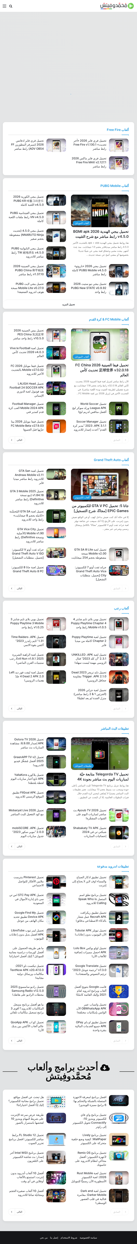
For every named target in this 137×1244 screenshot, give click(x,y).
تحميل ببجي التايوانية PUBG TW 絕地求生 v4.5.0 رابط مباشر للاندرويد (27, 252)
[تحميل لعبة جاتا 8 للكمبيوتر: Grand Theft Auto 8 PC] (56, 570)
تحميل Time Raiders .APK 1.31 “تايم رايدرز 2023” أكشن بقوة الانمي (27, 641)
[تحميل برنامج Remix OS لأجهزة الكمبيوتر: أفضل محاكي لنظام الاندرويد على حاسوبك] (119, 1156)
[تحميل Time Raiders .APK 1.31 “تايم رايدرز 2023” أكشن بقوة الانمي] (56, 641)
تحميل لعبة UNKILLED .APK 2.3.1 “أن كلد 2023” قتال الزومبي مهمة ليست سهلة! (89, 658)
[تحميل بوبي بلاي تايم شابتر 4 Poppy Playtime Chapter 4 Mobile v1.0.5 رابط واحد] (119, 624)
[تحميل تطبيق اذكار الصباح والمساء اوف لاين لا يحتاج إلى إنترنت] (119, 882)
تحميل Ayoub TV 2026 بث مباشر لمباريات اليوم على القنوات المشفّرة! (89, 814)
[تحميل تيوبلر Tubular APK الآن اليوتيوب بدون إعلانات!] (119, 935)
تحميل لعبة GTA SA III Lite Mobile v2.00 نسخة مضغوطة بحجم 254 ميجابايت (88, 553)
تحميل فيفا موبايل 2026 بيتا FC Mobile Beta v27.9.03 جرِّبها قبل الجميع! (27, 425)
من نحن (44, 1237)
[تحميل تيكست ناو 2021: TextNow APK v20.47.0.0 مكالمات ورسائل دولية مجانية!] (56, 969)
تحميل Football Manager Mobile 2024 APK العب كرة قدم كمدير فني (26, 408)
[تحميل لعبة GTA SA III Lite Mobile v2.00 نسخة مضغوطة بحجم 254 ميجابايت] (119, 554)
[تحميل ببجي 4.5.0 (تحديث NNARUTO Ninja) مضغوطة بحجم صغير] (56, 235)
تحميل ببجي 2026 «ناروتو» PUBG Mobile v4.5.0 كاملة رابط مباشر (89, 270)
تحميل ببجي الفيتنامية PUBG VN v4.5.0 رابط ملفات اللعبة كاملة (26, 217)
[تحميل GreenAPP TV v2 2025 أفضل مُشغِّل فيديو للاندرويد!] (56, 761)
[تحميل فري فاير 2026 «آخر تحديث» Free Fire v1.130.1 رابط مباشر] (119, 145)
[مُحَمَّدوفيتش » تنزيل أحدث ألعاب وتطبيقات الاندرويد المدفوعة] (117, 6)
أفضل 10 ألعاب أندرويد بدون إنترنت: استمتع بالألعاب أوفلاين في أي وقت (27, 1177)
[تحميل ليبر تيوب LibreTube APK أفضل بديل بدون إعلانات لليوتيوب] (56, 935)
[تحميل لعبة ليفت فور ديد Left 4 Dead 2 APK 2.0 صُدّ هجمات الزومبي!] (56, 677)
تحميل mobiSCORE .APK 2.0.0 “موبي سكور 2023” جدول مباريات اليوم (28, 832)
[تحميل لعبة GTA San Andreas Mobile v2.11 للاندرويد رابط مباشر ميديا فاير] (56, 474)
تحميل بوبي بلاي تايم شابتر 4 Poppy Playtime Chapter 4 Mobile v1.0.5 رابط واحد (88, 623)
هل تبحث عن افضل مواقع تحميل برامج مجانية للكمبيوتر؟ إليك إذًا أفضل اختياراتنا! (26, 1101)
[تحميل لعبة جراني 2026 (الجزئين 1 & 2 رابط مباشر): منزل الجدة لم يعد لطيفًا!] (119, 694)
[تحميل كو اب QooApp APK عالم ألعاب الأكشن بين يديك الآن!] (56, 1027)
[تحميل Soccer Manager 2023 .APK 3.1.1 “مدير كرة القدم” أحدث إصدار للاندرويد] (119, 426)
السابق (116, 439)
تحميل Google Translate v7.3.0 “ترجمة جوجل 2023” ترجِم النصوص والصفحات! (89, 970)
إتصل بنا (54, 1237)
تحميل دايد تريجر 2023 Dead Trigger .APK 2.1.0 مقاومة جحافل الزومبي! (89, 676)
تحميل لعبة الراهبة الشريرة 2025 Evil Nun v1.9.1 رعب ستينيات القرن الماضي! (26, 658)
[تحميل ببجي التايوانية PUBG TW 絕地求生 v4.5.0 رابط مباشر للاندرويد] (56, 253)
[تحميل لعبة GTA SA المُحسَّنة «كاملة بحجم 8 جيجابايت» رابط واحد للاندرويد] (56, 516)
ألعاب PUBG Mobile (114, 186)
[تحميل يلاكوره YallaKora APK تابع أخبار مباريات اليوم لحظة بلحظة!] (56, 779)
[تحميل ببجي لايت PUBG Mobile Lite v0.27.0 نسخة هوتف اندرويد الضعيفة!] (56, 287)
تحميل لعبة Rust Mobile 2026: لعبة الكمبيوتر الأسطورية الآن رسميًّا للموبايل (88, 1177)
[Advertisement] (68, 40)
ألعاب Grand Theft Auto (111, 460)
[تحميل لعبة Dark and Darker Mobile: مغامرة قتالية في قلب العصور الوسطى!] (119, 1195)
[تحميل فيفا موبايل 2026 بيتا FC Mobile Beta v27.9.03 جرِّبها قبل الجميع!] (56, 426)
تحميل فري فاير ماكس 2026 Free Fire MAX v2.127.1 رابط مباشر (89, 162)
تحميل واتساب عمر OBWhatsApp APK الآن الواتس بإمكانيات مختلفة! (91, 1008)
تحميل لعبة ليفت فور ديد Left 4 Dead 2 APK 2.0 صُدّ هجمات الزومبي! (26, 676)
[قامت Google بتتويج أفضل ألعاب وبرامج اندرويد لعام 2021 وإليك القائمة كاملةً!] (119, 991)
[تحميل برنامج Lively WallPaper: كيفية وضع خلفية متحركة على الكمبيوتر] (119, 1139)
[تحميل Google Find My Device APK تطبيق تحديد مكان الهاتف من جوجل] (56, 917)
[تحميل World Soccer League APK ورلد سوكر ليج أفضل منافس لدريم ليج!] (119, 408)
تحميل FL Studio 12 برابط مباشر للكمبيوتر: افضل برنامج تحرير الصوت (26, 1139)
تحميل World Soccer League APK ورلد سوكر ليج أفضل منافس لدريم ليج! (89, 408)
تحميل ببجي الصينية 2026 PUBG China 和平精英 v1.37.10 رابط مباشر (28, 270)
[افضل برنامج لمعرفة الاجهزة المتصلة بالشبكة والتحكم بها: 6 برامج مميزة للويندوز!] (119, 1100)
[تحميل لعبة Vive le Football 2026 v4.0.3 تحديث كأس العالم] (56, 353)
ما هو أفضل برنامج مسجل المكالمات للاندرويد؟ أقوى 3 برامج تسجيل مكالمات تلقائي (27, 1008)
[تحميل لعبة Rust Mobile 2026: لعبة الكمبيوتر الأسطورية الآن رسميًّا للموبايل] (119, 1178)
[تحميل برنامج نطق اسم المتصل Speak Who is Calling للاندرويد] (119, 899)
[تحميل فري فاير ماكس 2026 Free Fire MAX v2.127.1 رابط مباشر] (119, 163)
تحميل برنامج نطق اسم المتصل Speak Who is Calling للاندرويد (92, 899)
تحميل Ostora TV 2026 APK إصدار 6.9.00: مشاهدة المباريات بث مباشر (27, 743)
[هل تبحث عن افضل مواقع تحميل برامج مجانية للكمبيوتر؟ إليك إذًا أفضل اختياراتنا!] (56, 1101)
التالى (19, 439)
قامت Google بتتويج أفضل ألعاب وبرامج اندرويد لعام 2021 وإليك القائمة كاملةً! (90, 991)
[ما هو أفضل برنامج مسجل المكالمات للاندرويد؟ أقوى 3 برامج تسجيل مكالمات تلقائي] (56, 1009)
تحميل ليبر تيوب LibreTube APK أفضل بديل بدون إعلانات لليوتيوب (26, 934)
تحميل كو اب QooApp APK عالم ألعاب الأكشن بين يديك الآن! (27, 1026)
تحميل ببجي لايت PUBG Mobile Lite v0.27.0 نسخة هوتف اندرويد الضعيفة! (27, 288)
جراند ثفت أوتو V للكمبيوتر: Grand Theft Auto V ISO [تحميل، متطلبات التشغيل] (28, 553)
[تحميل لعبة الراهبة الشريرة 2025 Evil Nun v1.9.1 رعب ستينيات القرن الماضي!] (56, 659)
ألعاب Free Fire (118, 130)
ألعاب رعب (121, 608)
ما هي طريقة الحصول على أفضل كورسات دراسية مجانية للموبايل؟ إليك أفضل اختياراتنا (26, 952)
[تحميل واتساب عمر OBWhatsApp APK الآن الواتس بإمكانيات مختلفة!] (119, 1009)
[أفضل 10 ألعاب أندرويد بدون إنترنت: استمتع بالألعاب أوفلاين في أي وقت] (56, 1178)
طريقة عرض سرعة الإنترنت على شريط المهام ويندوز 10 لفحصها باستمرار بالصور (27, 1119)
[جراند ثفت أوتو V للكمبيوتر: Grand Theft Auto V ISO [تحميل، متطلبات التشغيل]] (56, 553)
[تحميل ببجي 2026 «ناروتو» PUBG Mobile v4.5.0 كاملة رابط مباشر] (119, 271)
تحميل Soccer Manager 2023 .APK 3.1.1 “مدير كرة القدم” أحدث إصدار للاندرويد (89, 425)
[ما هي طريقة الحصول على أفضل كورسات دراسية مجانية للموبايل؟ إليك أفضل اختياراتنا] (56, 952)
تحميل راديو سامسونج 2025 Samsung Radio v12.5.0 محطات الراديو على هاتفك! (27, 991)
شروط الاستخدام (69, 1237)
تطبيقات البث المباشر (115, 728)
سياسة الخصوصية (88, 1237)
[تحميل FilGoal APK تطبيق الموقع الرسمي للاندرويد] (56, 797)
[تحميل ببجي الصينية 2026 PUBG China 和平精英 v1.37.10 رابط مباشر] (56, 271)
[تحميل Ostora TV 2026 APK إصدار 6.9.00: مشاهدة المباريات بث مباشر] (56, 744)
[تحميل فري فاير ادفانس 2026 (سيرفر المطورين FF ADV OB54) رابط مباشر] (56, 145)
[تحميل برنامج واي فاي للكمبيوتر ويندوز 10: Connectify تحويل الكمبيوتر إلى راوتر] (119, 1118)
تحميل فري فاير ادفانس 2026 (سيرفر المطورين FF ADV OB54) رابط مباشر (27, 144)
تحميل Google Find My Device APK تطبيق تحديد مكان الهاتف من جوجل (28, 916)
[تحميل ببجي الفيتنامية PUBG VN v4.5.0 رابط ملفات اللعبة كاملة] (56, 217)
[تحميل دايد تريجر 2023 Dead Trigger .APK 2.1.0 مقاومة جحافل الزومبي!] (119, 677)
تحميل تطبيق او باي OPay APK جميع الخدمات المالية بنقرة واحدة (90, 1026)
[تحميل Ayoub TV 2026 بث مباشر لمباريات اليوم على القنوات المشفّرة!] (119, 815)
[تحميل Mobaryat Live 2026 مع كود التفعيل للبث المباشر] (56, 815)
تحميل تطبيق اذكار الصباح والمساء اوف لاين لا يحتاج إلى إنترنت (89, 881)
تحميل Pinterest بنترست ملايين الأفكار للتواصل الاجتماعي (29, 881)
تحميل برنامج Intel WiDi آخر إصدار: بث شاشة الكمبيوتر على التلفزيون (27, 1157)
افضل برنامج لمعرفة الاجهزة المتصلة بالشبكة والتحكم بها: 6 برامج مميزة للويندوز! (89, 1101)
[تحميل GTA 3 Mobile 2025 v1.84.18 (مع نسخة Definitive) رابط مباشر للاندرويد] (56, 494)
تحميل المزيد (68, 304)
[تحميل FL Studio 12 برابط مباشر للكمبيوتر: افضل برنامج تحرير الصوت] (56, 1139)
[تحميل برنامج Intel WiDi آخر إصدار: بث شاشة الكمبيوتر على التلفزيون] (56, 1157)
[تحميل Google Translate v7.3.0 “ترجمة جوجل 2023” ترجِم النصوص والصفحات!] (119, 970)
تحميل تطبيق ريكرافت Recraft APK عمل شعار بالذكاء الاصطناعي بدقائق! (91, 916)
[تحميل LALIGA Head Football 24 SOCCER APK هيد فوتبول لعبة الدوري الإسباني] (56, 388)
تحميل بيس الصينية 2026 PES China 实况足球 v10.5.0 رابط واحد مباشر (28, 334)
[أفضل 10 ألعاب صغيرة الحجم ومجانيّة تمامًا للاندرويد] (56, 1195)
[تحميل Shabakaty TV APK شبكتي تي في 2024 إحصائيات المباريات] (119, 832)
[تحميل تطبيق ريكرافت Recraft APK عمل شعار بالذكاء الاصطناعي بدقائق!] (119, 917)
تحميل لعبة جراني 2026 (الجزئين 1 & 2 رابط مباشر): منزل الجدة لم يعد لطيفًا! (89, 694)
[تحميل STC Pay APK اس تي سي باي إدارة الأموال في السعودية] (56, 899)
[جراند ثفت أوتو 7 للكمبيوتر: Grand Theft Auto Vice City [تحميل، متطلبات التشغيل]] (119, 570)
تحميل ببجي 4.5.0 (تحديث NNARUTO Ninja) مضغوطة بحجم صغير (26, 234)
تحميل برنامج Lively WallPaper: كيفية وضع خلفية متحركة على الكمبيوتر (88, 1139)
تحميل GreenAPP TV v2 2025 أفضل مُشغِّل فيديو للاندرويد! (29, 761)
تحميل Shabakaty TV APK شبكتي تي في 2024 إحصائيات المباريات (89, 832)
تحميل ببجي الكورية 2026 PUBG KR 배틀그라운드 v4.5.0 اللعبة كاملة (28, 200)
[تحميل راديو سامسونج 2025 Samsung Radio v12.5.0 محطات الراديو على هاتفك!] (56, 991)
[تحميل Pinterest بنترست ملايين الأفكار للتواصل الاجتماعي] (56, 882)
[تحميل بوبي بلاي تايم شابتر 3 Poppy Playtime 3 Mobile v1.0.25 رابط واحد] (56, 624)
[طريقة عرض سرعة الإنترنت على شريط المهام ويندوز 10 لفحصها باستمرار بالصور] (56, 1118)
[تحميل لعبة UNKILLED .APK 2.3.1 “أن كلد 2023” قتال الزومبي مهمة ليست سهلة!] (119, 659)
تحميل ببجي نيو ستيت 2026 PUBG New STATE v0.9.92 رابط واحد (88, 288)
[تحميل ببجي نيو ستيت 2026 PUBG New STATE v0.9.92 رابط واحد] (119, 288)
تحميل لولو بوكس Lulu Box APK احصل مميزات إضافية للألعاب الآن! (89, 952)
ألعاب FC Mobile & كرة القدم (109, 319)
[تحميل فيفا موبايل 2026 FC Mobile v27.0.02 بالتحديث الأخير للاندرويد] (56, 370)
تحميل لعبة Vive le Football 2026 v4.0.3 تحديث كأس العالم (27, 352)
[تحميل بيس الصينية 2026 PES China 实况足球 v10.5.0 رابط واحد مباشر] (56, 335)
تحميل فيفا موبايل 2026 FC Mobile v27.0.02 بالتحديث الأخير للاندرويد (27, 370)
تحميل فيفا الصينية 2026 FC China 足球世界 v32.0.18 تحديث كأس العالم (102, 370)
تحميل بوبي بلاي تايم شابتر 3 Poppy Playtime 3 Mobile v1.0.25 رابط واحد (27, 623)
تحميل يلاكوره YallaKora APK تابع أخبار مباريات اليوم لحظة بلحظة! (27, 779)
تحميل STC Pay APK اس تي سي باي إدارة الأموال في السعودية (26, 899)
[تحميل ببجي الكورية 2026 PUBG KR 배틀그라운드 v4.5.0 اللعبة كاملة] (56, 200)
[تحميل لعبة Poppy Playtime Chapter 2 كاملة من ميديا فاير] (119, 641)
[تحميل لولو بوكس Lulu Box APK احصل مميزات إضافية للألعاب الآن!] (119, 952)
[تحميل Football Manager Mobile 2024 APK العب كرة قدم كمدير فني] (56, 408)
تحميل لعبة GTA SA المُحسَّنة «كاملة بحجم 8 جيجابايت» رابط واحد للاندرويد (26, 515)
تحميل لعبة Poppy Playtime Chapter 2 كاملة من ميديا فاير (89, 641)
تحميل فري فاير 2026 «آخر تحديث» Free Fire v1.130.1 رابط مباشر (89, 144)
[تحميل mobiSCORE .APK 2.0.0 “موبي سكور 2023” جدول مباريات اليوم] (56, 831)
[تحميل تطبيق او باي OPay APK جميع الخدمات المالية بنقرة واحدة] (119, 1027)
